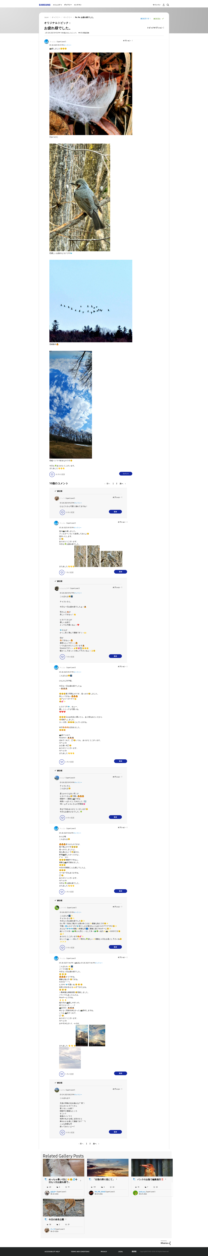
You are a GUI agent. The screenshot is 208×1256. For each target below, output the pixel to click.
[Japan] (44, 5)
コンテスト (78, 5)
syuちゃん (142, 1192)
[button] (128, 41)
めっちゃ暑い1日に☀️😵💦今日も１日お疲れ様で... (63, 1180)
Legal (120, 1252)
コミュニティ (57, 5)
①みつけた (53, 137)
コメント (126, 474)
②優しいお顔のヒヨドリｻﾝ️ (60, 253)
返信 (115, 512)
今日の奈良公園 (56, 1219)
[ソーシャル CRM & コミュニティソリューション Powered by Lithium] (166, 1242)
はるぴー (53, 1192)
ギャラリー (68, 5)
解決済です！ (146, 19)
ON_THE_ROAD (100, 1192)
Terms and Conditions (80, 1252)
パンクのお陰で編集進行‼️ (150, 1179)
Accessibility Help (52, 1252)
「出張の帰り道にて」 (104, 1179)
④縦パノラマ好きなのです (60, 461)
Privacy (104, 1252)
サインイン (156, 5)
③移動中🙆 (53, 344)
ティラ (52, 1229)
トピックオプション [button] (155, 28)
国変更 (134, 1251)
